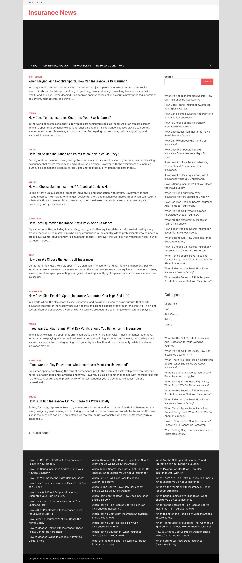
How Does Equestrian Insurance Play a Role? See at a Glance (70, 223)
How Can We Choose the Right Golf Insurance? (61, 259)
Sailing (32, 149)
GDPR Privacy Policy (55, 65)
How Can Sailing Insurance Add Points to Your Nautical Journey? (74, 154)
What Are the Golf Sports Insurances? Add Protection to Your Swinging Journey (186, 342)
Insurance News (53, 12)
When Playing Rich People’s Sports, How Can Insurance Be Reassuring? (78, 81)
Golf (31, 255)
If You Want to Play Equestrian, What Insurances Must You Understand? (78, 365)
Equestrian (35, 218)
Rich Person (35, 77)
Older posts (41, 433)
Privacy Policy (82, 65)
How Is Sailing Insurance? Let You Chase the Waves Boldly (69, 401)
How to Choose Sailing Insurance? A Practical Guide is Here (70, 187)
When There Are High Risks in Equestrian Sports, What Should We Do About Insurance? (188, 363)
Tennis (32, 113)
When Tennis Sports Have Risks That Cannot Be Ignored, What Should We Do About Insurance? (188, 259)
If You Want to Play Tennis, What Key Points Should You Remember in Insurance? (85, 328)
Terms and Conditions (110, 65)
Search (168, 76)
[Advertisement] (121, 41)
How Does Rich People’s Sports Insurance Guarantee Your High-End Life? (79, 296)
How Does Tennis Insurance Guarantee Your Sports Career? (70, 118)
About (35, 65)
